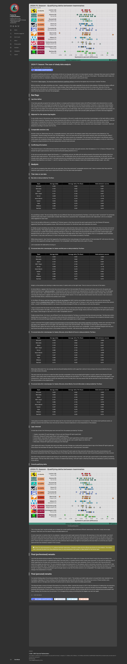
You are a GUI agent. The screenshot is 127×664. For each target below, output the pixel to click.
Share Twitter (73, 599)
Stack (33, 660)
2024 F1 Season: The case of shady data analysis (51, 64)
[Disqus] (73, 626)
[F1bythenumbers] (16, 26)
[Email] (11, 26)
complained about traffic (47, 302)
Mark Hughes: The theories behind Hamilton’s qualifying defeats (56, 81)
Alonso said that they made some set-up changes (54, 300)
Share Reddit (84, 599)
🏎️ (42, 70)
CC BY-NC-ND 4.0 (38, 595)
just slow (33, 324)
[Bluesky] (18, 26)
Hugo (34, 658)
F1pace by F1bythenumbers (15, 15)
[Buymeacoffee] (13, 26)
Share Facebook (60, 599)
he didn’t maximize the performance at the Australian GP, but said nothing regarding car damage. (71, 322)
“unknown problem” (49, 291)
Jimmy (41, 660)
